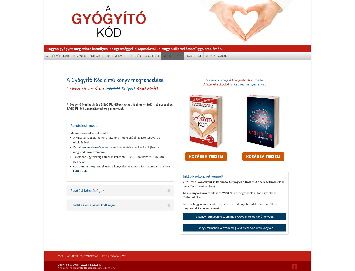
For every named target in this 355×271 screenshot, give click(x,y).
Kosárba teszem (206, 156)
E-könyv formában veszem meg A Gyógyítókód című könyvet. (235, 216)
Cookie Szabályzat (114, 256)
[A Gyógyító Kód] (206, 148)
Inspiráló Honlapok (84, 268)
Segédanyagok (216, 56)
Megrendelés (172, 56)
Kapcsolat (193, 56)
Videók (136, 56)
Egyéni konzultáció (88, 56)
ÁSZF (60, 256)
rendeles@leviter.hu (100, 147)
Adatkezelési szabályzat (82, 256)
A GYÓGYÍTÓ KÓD (57, 56)
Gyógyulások (117, 56)
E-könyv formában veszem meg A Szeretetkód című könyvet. (234, 228)
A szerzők (152, 56)
